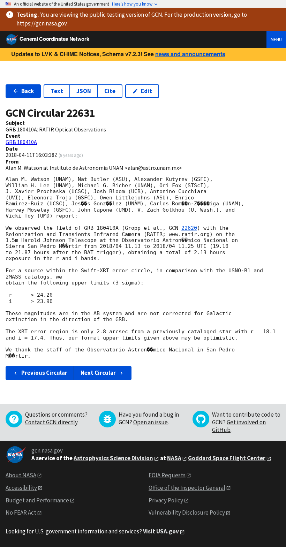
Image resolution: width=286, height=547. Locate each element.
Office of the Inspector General (187, 488)
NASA (174, 458)
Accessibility (21, 488)
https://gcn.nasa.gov (41, 23)
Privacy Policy (166, 500)
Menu (276, 39)
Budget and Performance (37, 500)
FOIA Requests (167, 475)
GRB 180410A (21, 141)
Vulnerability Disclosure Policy (187, 512)
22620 (189, 228)
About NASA (21, 475)
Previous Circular (44, 373)
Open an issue (150, 422)
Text (57, 91)
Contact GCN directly (51, 422)
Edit (146, 91)
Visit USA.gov (161, 531)
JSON (83, 91)
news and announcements (190, 54)
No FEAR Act (21, 512)
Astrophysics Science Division (113, 458)
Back (27, 91)
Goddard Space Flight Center (226, 458)
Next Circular (98, 373)
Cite (109, 91)
